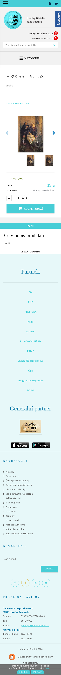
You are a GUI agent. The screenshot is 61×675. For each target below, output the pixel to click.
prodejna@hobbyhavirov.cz (35, 625)
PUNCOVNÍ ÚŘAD (30, 341)
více (48, 668)
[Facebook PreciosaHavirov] (15, 583)
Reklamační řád (13, 498)
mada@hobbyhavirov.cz (40, 33)
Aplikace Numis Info (15, 525)
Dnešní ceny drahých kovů (19, 485)
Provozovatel (12, 520)
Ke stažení (11, 511)
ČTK (30, 370)
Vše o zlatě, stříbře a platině (19, 494)
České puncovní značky (17, 480)
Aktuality (10, 472)
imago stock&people (30, 380)
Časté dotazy (12, 476)
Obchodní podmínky (16, 489)
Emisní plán (11, 507)
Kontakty (10, 516)
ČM (31, 292)
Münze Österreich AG (30, 360)
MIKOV (30, 331)
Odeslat (49, 569)
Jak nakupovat (13, 502)
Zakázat (37, 672)
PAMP (30, 351)
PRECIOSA (30, 311)
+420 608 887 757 (42, 38)
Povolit (23, 672)
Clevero (21, 656)
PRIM (30, 321)
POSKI (30, 390)
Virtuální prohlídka (15, 529)
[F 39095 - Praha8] (30, 151)
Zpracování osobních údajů (19, 533)
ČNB (30, 302)
